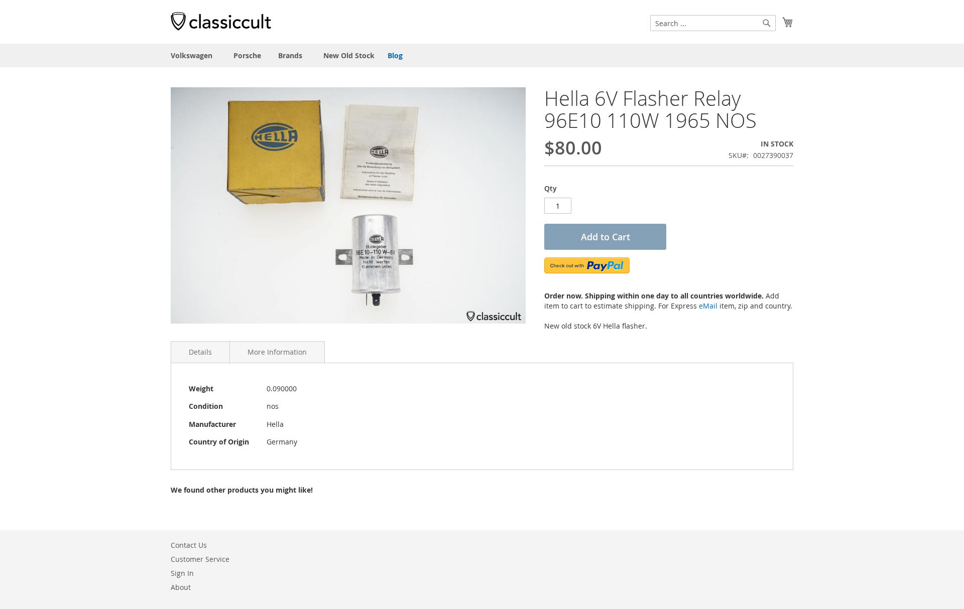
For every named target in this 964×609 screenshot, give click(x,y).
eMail (708, 306)
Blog (395, 55)
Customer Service (200, 559)
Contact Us (189, 545)
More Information (277, 352)
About (181, 587)
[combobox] (713, 23)
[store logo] (221, 21)
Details (200, 352)
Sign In (182, 573)
